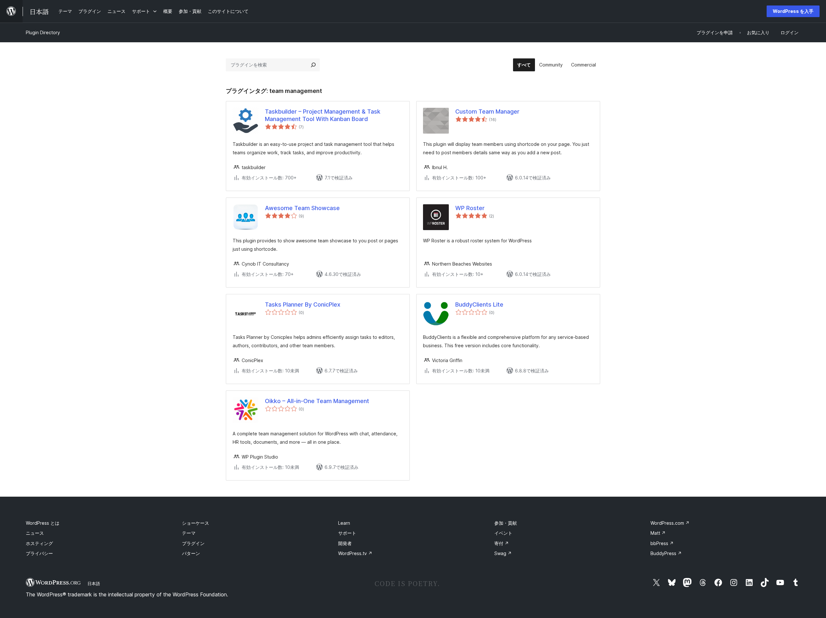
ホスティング (39, 543)
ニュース (35, 533)
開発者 (345, 543)
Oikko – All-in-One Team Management (317, 401)
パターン (191, 553)
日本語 (93, 583)
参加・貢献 (505, 523)
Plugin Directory (43, 32)
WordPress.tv (355, 553)
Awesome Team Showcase (302, 208)
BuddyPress (666, 553)
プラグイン (193, 543)
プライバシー (39, 553)
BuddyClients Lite (479, 304)
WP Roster (470, 208)
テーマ (189, 533)
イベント (503, 533)
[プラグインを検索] (313, 64)
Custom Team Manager (487, 111)
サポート (347, 533)
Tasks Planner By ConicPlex (302, 304)
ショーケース (195, 523)
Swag (503, 553)
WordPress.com (670, 523)
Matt (658, 533)
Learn (344, 523)
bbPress (662, 543)
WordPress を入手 (793, 11)
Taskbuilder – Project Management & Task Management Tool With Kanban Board (322, 115)
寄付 (501, 543)
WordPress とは (42, 523)
